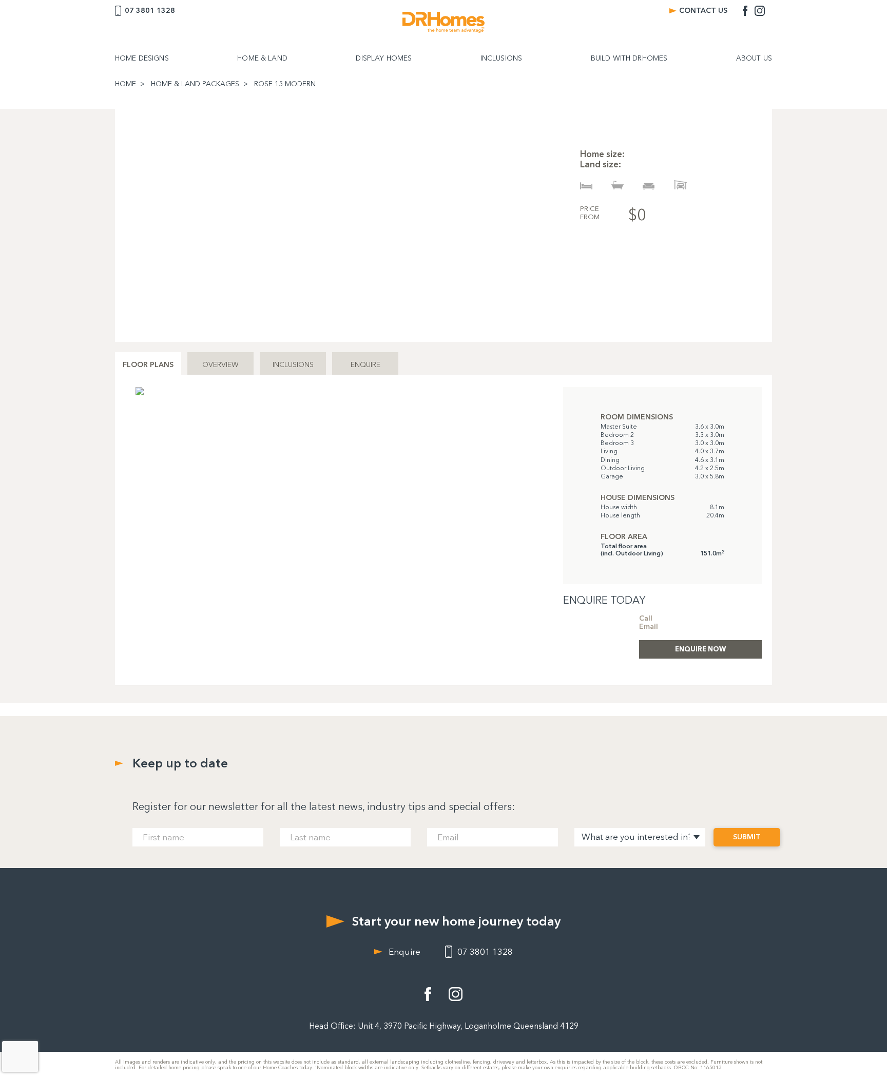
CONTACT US (703, 10)
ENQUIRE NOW (700, 649)
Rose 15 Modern (285, 84)
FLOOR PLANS (148, 364)
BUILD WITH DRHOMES (629, 58)
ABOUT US (754, 58)
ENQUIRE (365, 364)
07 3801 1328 (150, 10)
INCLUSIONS (501, 58)
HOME (125, 84)
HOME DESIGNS (142, 58)
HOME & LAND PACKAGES (195, 84)
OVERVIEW (220, 364)
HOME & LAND (262, 58)
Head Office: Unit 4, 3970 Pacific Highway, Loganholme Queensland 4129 (444, 1026)
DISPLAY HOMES (384, 58)
